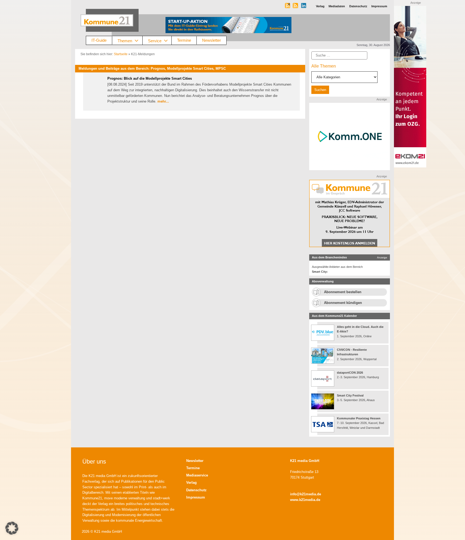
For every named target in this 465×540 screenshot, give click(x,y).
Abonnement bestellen (342, 292)
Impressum (195, 497)
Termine (184, 40)
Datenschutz (196, 490)
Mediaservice (197, 475)
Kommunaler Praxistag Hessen (359, 418)
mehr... (163, 101)
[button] (12, 528)
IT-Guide (99, 40)
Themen (125, 40)
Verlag (191, 483)
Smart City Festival (350, 395)
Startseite (121, 54)
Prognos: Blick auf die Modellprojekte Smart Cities (149, 78)
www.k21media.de (305, 500)
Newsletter (211, 40)
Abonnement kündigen (343, 303)
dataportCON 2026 (350, 372)
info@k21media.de (305, 494)
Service (154, 40)
